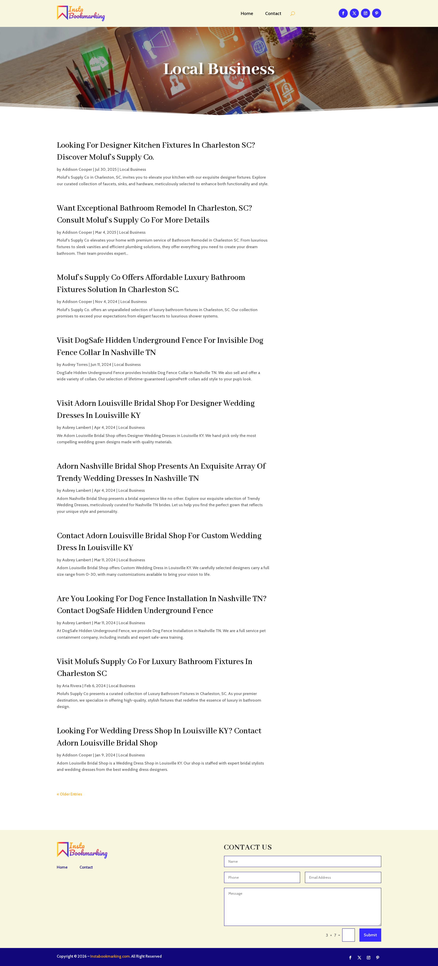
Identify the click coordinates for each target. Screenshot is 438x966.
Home (247, 13)
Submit (370, 935)
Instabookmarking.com (110, 956)
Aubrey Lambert (76, 427)
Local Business (133, 169)
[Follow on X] (354, 13)
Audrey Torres (75, 364)
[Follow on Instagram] (365, 13)
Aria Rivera (71, 685)
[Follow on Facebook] (343, 13)
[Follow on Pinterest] (376, 13)
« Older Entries (69, 794)
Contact (273, 13)
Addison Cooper (77, 169)
